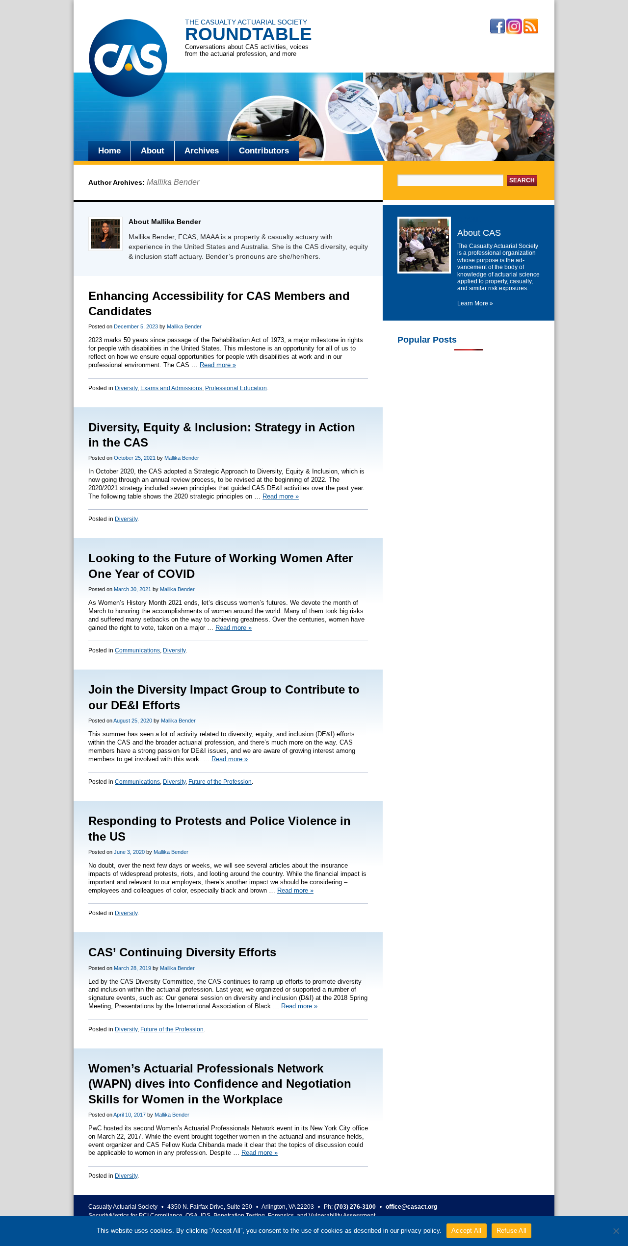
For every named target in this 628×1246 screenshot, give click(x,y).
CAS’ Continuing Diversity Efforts (182, 952)
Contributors (264, 150)
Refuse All (512, 1230)
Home (109, 150)
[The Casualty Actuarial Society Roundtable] (128, 59)
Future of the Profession (220, 781)
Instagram (514, 26)
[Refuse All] (616, 1231)
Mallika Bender (173, 182)
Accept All (466, 1230)
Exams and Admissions (171, 388)
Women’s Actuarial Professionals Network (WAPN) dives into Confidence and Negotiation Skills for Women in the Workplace (219, 1083)
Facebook (497, 26)
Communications (137, 650)
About (152, 150)
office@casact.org (411, 1206)
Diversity (126, 388)
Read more (218, 365)
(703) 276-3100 (355, 1206)
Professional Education (236, 388)
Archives (201, 150)
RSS (531, 26)
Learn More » (475, 303)
